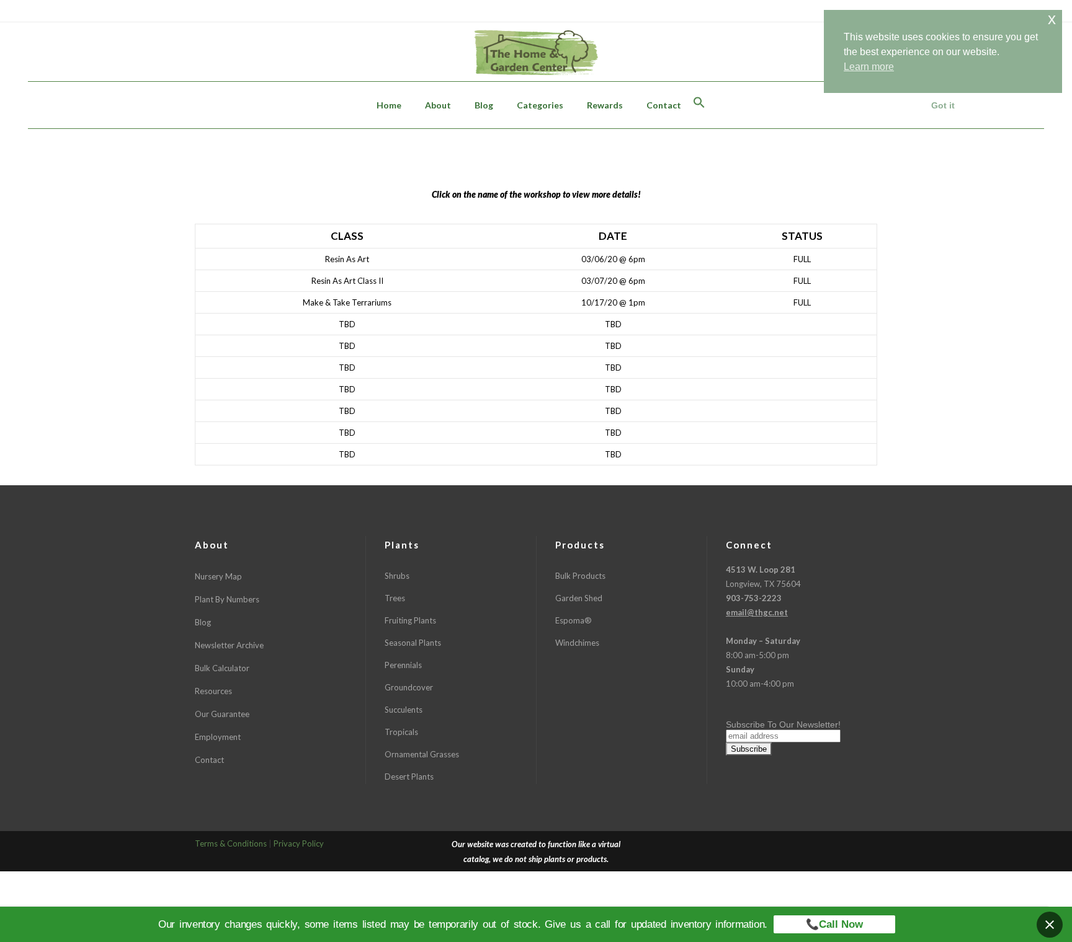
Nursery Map (218, 576)
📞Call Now (834, 924)
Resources (213, 691)
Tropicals (401, 732)
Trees (395, 598)
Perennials (403, 665)
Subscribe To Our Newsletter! (783, 724)
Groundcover (409, 687)
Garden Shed (578, 598)
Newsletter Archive (229, 645)
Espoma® (573, 620)
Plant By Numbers (227, 599)
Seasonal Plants (413, 643)
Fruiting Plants (410, 620)
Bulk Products (580, 576)
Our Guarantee (222, 714)
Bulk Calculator (222, 668)
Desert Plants (409, 776)
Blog (203, 622)
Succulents (403, 710)
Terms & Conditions (231, 843)
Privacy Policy (299, 843)
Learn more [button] (869, 66)
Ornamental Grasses (422, 754)
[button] (699, 105)
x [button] (1052, 19)
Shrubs (397, 576)
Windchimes (577, 643)
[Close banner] (1050, 925)
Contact (209, 760)
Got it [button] (943, 105)
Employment (218, 737)
